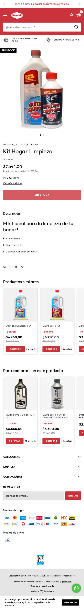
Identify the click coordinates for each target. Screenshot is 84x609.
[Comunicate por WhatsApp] (76, 588)
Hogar (14, 144)
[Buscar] (76, 27)
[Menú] (6, 15)
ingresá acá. (66, 581)
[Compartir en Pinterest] (22, 267)
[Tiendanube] (42, 592)
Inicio (5, 144)
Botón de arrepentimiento (42, 586)
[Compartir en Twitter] (16, 267)
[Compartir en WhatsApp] (4, 267)
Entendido (70, 602)
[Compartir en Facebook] (10, 267)
